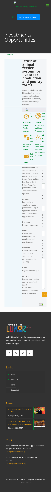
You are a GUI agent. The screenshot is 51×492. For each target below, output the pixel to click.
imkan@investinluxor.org (16, 463)
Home (13, 374)
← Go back (8, 55)
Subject (42, 222)
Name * (42, 176)
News (13, 385)
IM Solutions (25, 482)
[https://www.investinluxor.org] (25, 6)
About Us (14, 380)
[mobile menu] (47, 5)
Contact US (15, 390)
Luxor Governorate (28, 17)
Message (42, 248)
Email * (42, 198)
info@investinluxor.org (16, 452)
